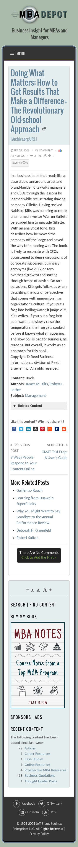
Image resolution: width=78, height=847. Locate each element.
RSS (53, 812)
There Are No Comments (39, 555)
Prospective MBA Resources (45, 770)
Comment (46, 150)
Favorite (20, 163)
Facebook (28, 803)
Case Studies (34, 759)
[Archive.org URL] (24, 139)
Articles (30, 748)
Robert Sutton (27, 538)
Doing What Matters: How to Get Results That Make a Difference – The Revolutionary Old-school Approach (39, 101)
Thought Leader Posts (41, 781)
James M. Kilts (37, 384)
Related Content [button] (30, 406)
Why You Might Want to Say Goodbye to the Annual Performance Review (38, 517)
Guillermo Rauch (29, 491)
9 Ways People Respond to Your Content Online (24, 463)
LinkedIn (33, 812)
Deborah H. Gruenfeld (33, 531)
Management (35, 396)
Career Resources (37, 754)
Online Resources (37, 765)
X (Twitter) (54, 803)
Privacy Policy (39, 834)
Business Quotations (40, 776)
